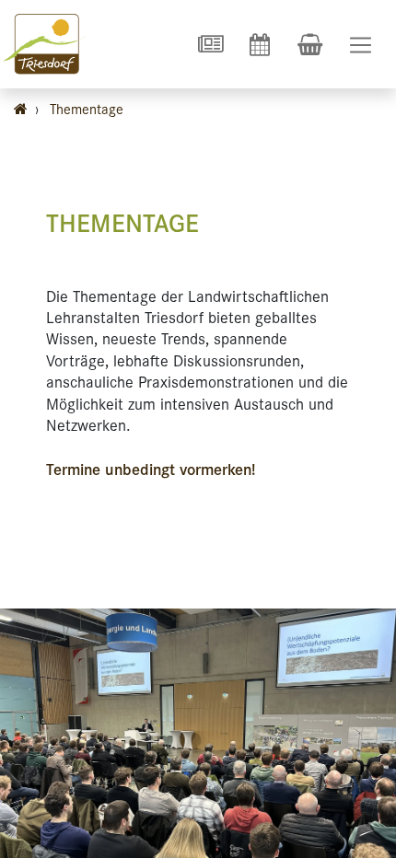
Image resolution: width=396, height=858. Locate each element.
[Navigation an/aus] (360, 44)
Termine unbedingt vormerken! (151, 469)
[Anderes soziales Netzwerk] (210, 44)
